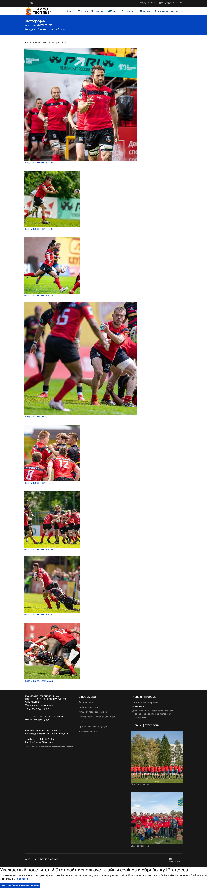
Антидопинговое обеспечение (93, 712)
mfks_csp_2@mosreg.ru (171, 3)
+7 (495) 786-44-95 (147, 3)
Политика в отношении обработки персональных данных (49, 746)
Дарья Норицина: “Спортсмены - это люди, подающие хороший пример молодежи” (153, 714)
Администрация (86, 702)
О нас (69, 11)
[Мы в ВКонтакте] (31, 3)
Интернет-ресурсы (88, 731)
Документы (129, 11)
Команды (98, 11)
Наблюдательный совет (90, 707)
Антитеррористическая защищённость (97, 716)
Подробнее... (22, 878)
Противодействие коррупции (170, 11)
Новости (84, 11)
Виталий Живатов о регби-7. (145, 704)
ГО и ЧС (83, 721)
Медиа (113, 11)
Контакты (147, 11)
